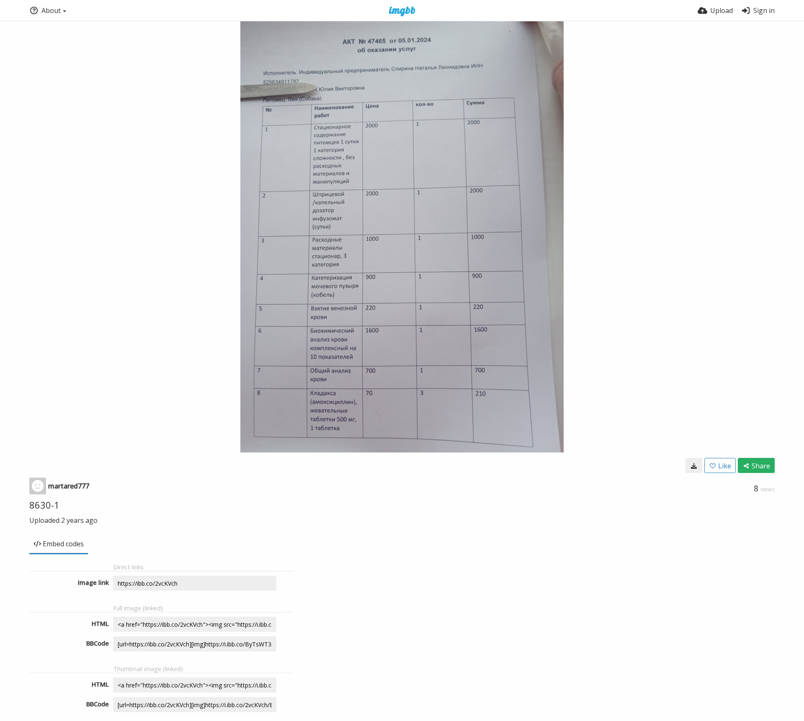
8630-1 (44, 505)
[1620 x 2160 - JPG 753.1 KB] (693, 465)
